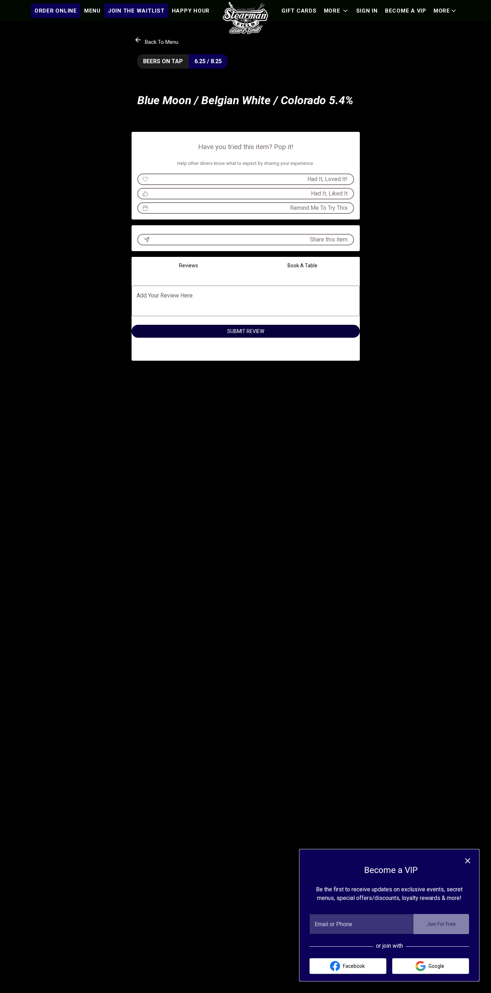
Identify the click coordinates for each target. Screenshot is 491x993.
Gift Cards (299, 11)
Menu (92, 11)
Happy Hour (191, 11)
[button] (445, 11)
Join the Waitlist (136, 11)
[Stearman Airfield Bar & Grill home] (245, 18)
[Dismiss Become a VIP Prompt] (467, 860)
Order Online (56, 11)
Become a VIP (405, 11)
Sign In (367, 11)
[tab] (189, 265)
